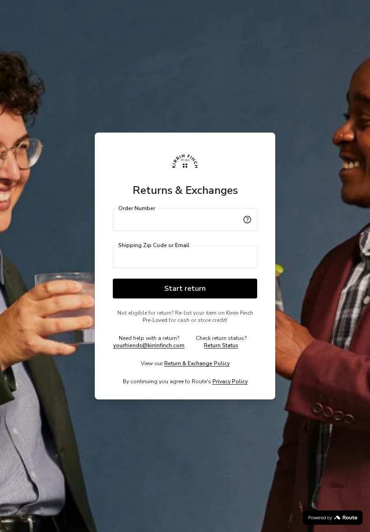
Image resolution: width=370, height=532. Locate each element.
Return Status (221, 345)
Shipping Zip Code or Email (154, 245)
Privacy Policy (230, 381)
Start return (185, 289)
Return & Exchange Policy (197, 363)
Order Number (136, 208)
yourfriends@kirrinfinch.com (149, 345)
